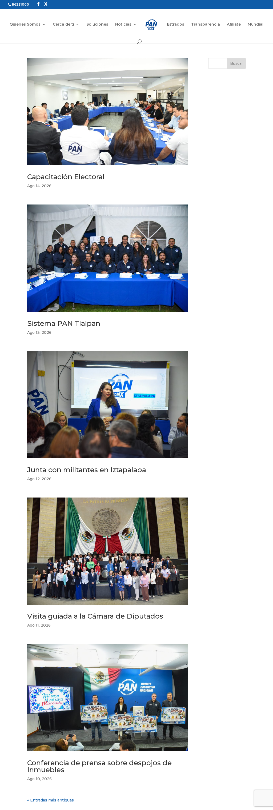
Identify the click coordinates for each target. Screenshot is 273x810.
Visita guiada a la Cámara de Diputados (95, 616)
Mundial (255, 24)
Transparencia (205, 24)
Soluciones (97, 24)
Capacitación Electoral (66, 177)
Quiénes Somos (25, 24)
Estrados (175, 24)
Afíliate (234, 24)
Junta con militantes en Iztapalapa (86, 470)
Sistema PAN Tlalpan (63, 323)
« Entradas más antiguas (50, 800)
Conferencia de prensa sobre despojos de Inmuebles (99, 766)
